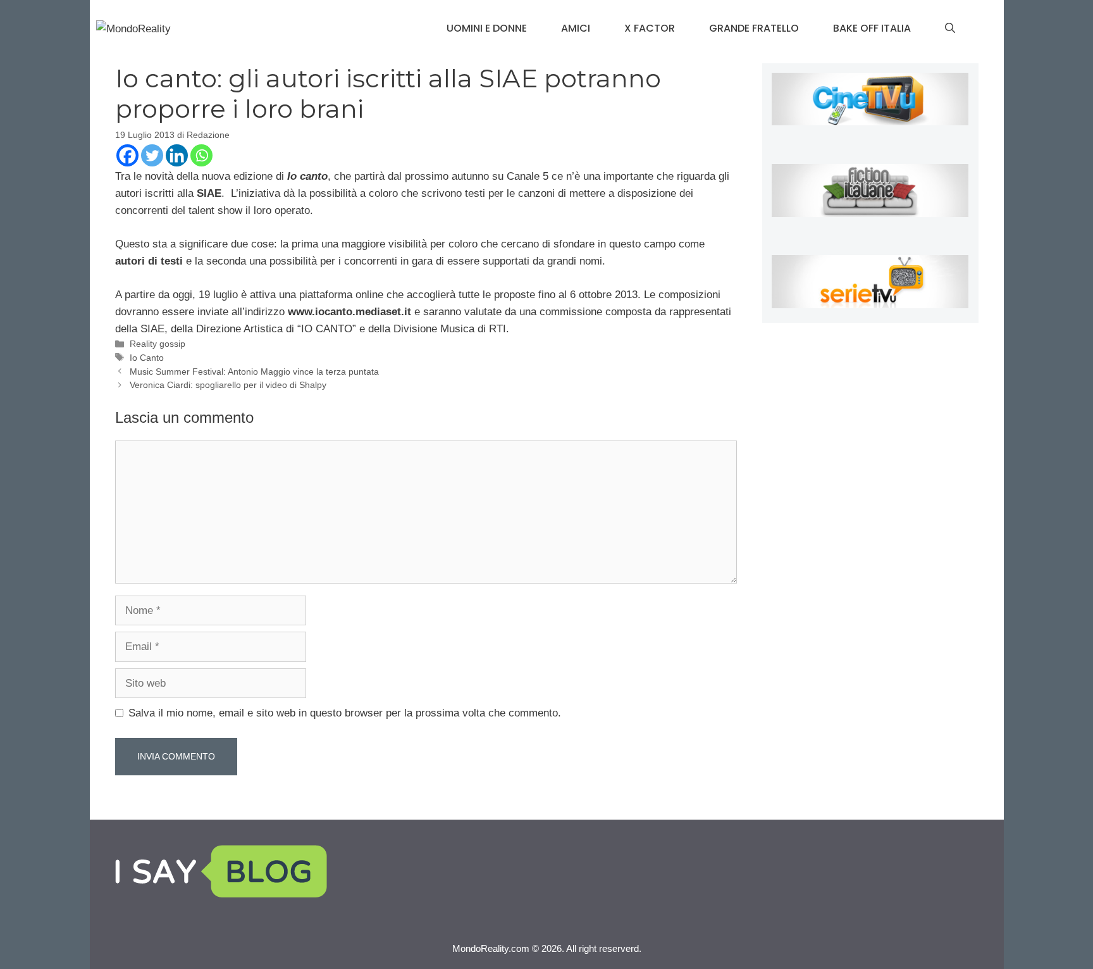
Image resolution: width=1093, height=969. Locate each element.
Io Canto (147, 358)
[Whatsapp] (201, 155)
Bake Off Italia (872, 28)
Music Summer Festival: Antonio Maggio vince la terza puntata (254, 371)
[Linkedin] (177, 155)
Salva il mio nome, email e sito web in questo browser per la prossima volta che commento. (344, 713)
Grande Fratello (754, 28)
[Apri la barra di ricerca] (950, 28)
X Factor (649, 28)
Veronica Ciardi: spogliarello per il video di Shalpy (228, 385)
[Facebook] (127, 155)
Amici (575, 28)
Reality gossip (157, 344)
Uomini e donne (487, 28)
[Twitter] (152, 155)
